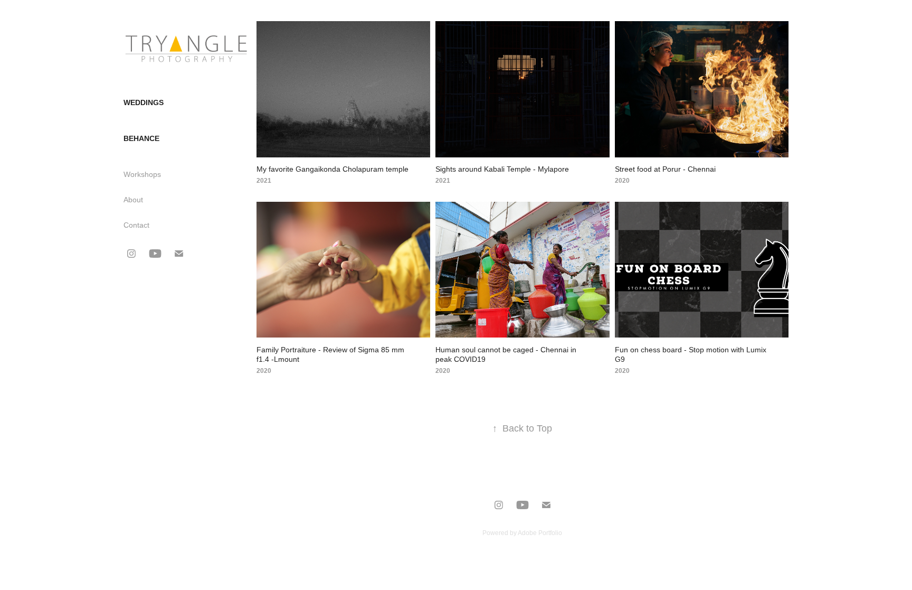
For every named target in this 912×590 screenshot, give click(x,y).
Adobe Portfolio (540, 533)
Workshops (142, 174)
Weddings (144, 102)
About (133, 199)
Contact (136, 225)
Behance (141, 138)
